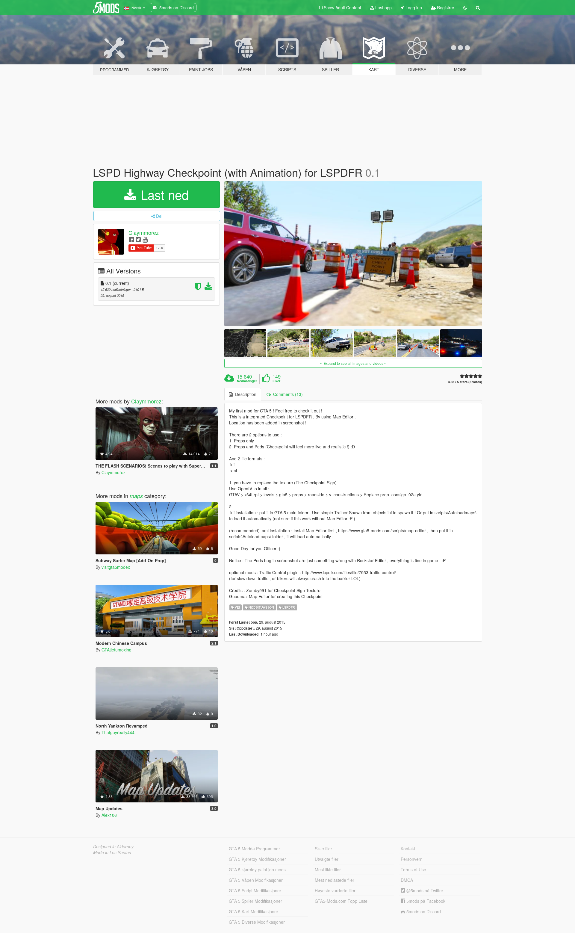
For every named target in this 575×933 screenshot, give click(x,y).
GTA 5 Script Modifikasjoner (255, 890)
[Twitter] (138, 239)
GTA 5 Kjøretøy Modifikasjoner (257, 859)
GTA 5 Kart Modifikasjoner (253, 911)
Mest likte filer (328, 869)
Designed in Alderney (113, 846)
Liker (276, 381)
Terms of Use (413, 869)
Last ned (163, 194)
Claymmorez (143, 232)
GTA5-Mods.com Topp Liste (341, 901)
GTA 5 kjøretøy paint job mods (257, 869)
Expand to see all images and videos (353, 363)
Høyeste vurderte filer (335, 890)
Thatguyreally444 (118, 732)
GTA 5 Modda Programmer (254, 849)
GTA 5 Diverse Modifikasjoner (257, 922)
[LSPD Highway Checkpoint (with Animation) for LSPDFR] (353, 253)
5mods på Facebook (425, 901)
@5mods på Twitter (424, 890)
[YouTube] (145, 239)
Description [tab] (244, 394)
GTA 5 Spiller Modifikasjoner (255, 901)
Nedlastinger (247, 381)
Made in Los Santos (112, 852)
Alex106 (109, 815)
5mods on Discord (423, 911)
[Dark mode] (465, 7)
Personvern (412, 859)
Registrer (445, 7)
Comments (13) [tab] (287, 394)
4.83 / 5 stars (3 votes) (465, 381)
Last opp (383, 7)
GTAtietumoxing (116, 650)
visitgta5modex (116, 567)
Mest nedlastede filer (334, 880)
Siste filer (323, 849)
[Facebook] (131, 239)
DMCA (407, 880)
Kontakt (408, 849)
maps (136, 496)
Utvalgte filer (326, 859)
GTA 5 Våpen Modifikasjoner (256, 880)
